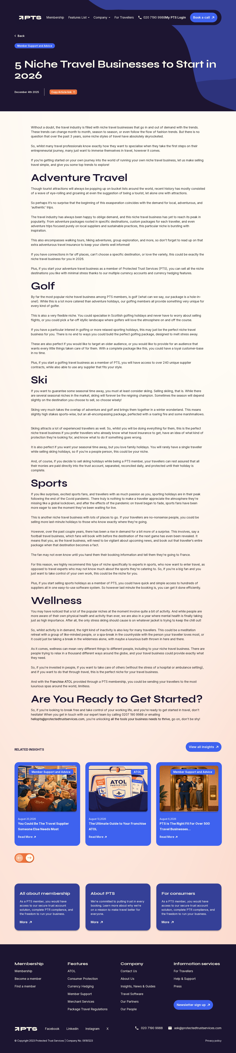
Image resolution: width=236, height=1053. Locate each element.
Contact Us (129, 971)
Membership (55, 17)
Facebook (52, 1028)
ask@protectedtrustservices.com (197, 1028)
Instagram (92, 1028)
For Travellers (124, 17)
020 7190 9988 (154, 17)
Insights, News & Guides (138, 986)
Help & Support (185, 978)
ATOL (72, 971)
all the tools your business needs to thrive (140, 719)
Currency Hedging (81, 986)
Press (178, 986)
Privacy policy (213, 1040)
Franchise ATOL (61, 681)
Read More (25, 837)
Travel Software (132, 994)
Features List (77, 17)
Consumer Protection (83, 978)
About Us (127, 978)
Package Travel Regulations (87, 1009)
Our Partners (130, 1001)
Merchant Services (81, 1001)
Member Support (80, 994)
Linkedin (72, 1028)
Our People (129, 1009)
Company (100, 17)
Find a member (25, 986)
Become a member (28, 978)
